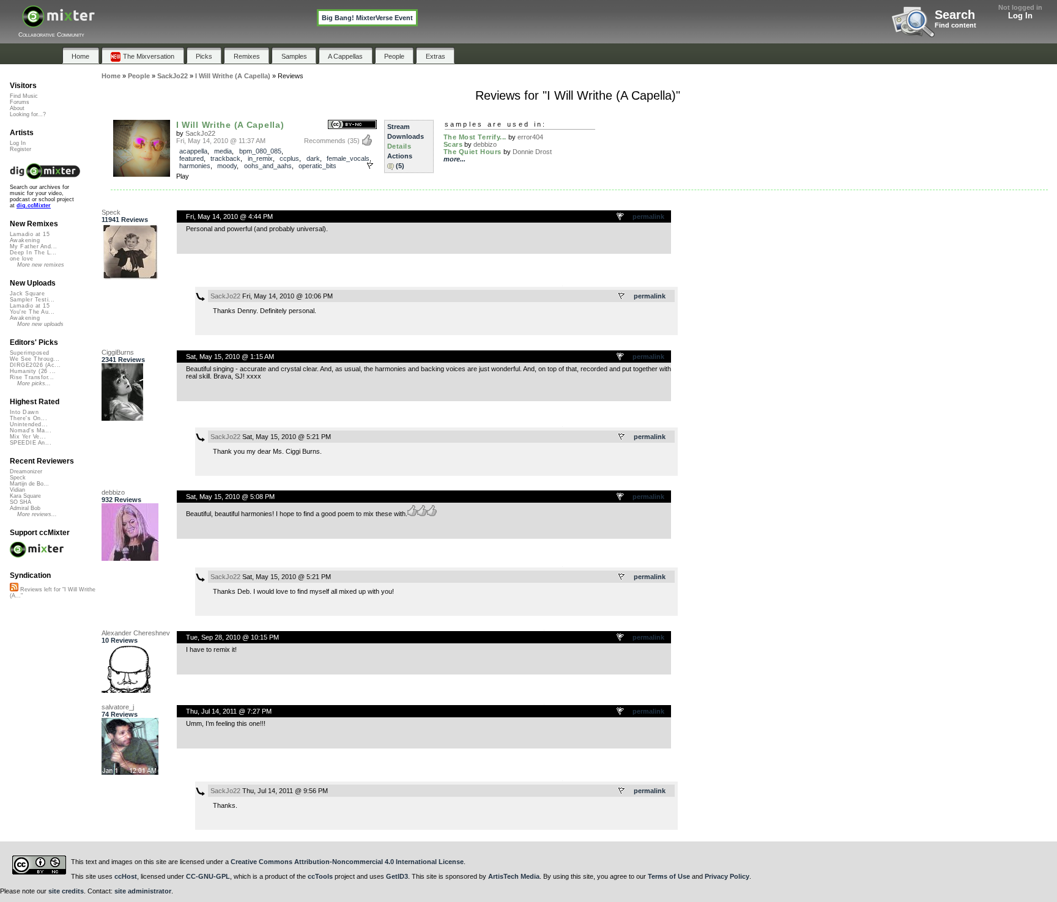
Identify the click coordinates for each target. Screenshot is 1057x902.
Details (399, 146)
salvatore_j (118, 707)
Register (20, 149)
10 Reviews (120, 640)
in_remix (260, 158)
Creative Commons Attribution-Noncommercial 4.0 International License (347, 861)
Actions (399, 156)
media (223, 151)
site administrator (142, 891)
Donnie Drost (532, 151)
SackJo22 (200, 133)
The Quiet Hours (472, 151)
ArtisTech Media (514, 876)
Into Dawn (24, 412)
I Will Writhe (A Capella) (230, 125)
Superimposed (30, 353)
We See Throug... (34, 359)
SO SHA (20, 502)
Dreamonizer (26, 471)
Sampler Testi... (32, 300)
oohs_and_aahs (268, 165)
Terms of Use (669, 876)
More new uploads (40, 324)
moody (227, 165)
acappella (193, 151)
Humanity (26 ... (33, 371)
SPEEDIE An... (30, 443)
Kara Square (25, 496)
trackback (225, 158)
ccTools (320, 876)
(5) (400, 165)
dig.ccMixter (34, 205)
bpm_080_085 (260, 151)
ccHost (125, 876)
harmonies (194, 165)
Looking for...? (28, 114)
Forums (19, 102)
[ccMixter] (58, 23)
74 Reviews (120, 714)
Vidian (17, 490)
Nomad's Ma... (30, 430)
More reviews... (37, 514)
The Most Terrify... (474, 137)
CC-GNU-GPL (208, 876)
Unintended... (29, 424)
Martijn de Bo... (29, 484)
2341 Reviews (123, 359)
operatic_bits (317, 165)
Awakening (25, 240)
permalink (648, 216)
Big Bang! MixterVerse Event (367, 17)
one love (22, 259)
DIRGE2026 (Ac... (35, 365)
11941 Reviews (125, 219)
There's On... (28, 418)
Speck (111, 212)
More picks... (34, 383)
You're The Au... (32, 312)
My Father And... (33, 246)
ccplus (289, 158)
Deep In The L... (33, 253)
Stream (398, 126)
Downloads (405, 136)
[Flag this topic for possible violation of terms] (621, 217)
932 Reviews (121, 499)
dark (313, 158)
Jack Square (27, 293)
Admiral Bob (25, 508)
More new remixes (40, 265)
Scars (453, 144)
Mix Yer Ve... (28, 437)
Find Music (24, 96)
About (17, 108)
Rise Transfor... (32, 377)
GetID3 (397, 876)
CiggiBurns (118, 352)
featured (191, 158)
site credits (66, 891)
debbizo (485, 144)
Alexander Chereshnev (136, 633)
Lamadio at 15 (30, 234)
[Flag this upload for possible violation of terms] (370, 165)
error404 (530, 137)
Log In (1020, 15)
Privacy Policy (727, 876)
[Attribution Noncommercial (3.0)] (352, 125)
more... (454, 159)
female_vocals (348, 158)
